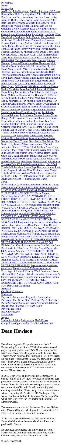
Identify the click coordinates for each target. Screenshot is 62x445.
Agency (5, 317)
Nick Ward (51, 164)
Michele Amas (50, 14)
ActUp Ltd (6, 11)
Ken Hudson (43, 69)
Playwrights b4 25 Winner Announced (20, 184)
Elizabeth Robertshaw (12, 167)
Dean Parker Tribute (38, 225)
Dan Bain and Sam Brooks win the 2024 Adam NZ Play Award (30, 246)
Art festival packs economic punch (42, 204)
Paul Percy (26, 109)
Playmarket (7, 2)
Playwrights (7, 8)
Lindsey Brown (35, 152)
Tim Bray (34, 25)
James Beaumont (41, 20)
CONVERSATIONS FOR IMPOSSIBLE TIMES (30, 284)
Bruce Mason (51, 86)
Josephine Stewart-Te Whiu (15, 147)
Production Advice (10, 320)
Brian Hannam (38, 60)
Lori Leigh (35, 80)
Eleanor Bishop (42, 155)
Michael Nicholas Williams (14, 138)
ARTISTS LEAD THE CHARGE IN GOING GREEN (29, 259)
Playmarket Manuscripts (13, 297)
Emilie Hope (43, 176)
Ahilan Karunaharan (41, 74)
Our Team (6, 291)
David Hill (35, 11)
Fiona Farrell (53, 43)
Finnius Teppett (9, 129)
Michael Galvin (31, 51)
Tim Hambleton (23, 60)
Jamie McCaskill (28, 89)
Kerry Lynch (7, 86)
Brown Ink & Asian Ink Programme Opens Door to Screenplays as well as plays (31, 222)
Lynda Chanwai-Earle (20, 34)
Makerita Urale (8, 135)
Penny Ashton (40, 161)
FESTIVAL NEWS (38, 210)
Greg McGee (16, 92)
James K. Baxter (9, 20)
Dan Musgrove (44, 100)
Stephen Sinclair (28, 124)
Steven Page (30, 167)
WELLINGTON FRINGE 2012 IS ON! (21, 207)
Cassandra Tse (47, 132)
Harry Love (49, 83)
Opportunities (22, 323)
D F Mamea (21, 86)
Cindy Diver (17, 176)
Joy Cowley (38, 34)
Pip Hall (10, 60)
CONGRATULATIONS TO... (38, 199)
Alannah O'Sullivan (20, 106)
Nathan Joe (7, 141)
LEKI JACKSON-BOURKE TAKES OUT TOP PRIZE (30, 256)
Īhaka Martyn (50, 170)
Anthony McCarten (50, 11)
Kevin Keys (7, 77)
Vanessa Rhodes (42, 115)
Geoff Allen (36, 14)
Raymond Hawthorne (22, 63)
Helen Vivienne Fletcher (42, 46)
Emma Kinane (37, 77)
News (4, 181)
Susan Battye (50, 17)
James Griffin (29, 57)
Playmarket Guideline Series (21, 303)
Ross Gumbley (44, 57)
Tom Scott (50, 121)
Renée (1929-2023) (11, 239)
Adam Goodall (37, 54)
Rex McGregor (49, 92)
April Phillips (39, 109)
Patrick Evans (17, 43)
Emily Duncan (33, 37)
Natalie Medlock (18, 98)
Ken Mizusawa (48, 98)
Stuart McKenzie (9, 95)
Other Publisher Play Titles (38, 300)
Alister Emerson (29, 144)
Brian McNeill (42, 95)
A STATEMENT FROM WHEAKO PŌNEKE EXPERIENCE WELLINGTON (29, 252)
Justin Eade (7, 40)
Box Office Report (10, 311)
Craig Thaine (39, 129)
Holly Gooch (14, 144)
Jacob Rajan (48, 112)
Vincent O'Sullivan (40, 106)
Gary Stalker (35, 141)
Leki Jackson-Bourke (37, 72)
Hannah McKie (26, 95)
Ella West (48, 135)
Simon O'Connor (44, 103)
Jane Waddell (45, 144)
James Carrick (45, 173)
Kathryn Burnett (22, 31)
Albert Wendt (36, 135)
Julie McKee (7, 152)
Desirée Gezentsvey (19, 54)
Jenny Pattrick (33, 158)
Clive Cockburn (35, 170)
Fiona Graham (15, 57)
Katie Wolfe (47, 158)
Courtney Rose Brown (31, 28)
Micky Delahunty (16, 37)
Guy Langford (22, 80)
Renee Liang (47, 80)
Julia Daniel (41, 178)
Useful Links (41, 320)
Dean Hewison (17, 66)
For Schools (7, 314)
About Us (6, 288)
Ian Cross (49, 34)
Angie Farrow (8, 46)
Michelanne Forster (18, 48)
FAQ (32, 323)
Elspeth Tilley (8, 150)
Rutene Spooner (45, 124)
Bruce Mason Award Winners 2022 (28, 233)
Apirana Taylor (50, 126)
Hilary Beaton (25, 20)
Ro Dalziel (13, 155)
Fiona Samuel (51, 118)
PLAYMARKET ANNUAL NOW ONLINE (31, 190)
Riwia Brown (50, 28)
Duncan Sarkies (25, 121)
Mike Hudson (30, 69)
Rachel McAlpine (10, 89)
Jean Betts (30, 22)
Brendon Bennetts (16, 22)
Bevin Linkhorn (9, 83)
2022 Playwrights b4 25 (26, 230)
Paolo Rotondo (16, 118)
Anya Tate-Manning (32, 126)
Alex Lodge (24, 83)
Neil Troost (26, 161)
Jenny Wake (23, 135)
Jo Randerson (27, 115)
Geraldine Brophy (10, 28)
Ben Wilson (48, 141)
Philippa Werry (38, 150)
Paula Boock (42, 22)
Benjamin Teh (26, 155)
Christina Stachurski (11, 126)
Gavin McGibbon (32, 92)
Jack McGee (19, 158)
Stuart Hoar (41, 66)
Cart (50, 323)
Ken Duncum (48, 37)
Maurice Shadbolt (10, 124)
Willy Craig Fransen (38, 48)
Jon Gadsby (17, 51)
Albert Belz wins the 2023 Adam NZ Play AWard (34, 236)
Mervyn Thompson (29, 132)
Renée (4, 14)
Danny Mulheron (10, 100)
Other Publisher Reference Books (25, 305)
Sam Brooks (46, 25)
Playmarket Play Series (12, 300)
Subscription (41, 323)
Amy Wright (52, 147)
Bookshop (6, 294)
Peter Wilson (35, 138)
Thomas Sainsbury (34, 118)
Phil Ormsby (28, 103)
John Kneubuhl (52, 77)
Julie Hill (30, 66)
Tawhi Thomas (20, 141)
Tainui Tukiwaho (20, 164)
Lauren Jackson (18, 72)
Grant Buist (7, 31)
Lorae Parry (14, 109)
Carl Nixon (16, 103)
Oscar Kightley (21, 77)
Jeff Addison (30, 176)
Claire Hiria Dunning (19, 14)
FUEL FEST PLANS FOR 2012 (18, 193)
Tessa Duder (48, 138)
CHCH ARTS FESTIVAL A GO (33, 202)
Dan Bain (38, 17)
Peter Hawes (21, 225)
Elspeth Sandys (9, 121)
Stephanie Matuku (17, 170)
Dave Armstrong (24, 17)
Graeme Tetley (24, 129)
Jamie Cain (14, 161)
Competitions (8, 323)
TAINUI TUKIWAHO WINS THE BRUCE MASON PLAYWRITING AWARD (29, 241)
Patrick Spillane (37, 147)
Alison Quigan (33, 112)
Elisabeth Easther (22, 40)
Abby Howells (14, 69)
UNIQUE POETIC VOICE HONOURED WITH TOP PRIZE (24, 281)
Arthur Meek (34, 98)
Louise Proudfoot (17, 112)
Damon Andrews (45, 167)
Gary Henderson (41, 63)
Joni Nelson (53, 150)
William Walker (29, 173)
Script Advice (27, 320)
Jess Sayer (39, 121)
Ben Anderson (8, 17)
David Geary (46, 51)
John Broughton (21, 11)
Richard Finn (22, 46)
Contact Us (17, 291)
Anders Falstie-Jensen (35, 43)
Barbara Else (37, 40)
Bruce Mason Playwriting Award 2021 (25, 194)
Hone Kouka (7, 80)
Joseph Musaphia (28, 100)
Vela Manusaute (36, 86)
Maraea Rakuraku (10, 115)
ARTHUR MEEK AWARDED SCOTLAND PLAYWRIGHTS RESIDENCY (26, 218)
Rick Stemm (21, 152)
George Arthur (23, 150)
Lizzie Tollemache (25, 178)
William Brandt (21, 25)
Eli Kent (56, 74)
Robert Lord (37, 83)
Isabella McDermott (11, 173)
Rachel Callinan (39, 31)
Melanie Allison (37, 164)
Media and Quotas (49, 184)
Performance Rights (11, 308)
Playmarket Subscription (38, 297)
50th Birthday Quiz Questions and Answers (27, 244)
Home (4, 5)
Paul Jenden (24, 74)
